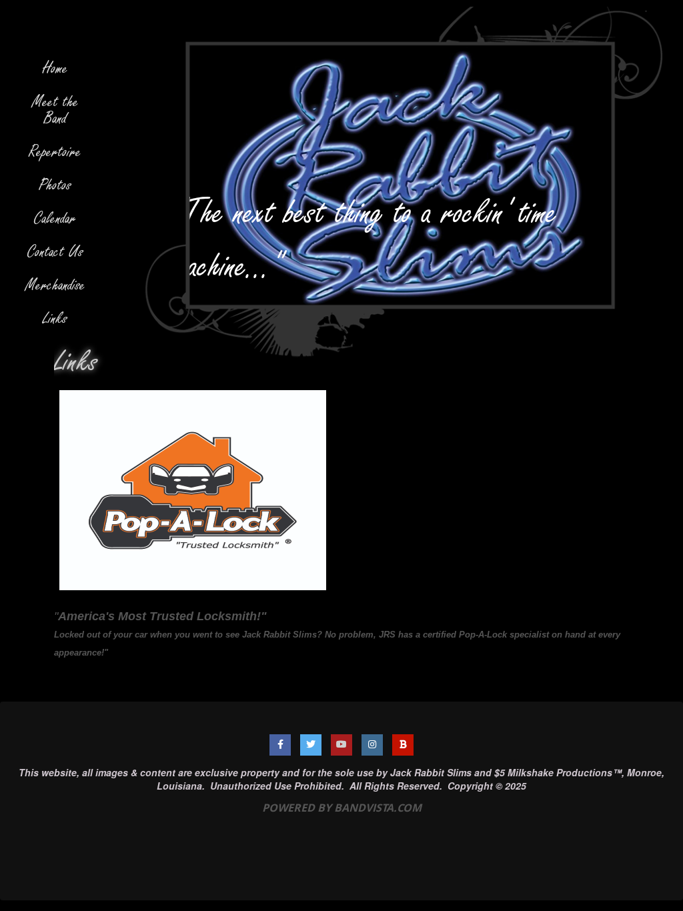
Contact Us (55, 252)
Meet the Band (55, 110)
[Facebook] (280, 745)
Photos (55, 185)
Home (55, 68)
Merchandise (55, 285)
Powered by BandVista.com (342, 807)
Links (55, 318)
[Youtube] (341, 745)
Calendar (55, 218)
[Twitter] (310, 745)
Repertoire (55, 152)
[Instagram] (372, 745)
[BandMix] (403, 745)
